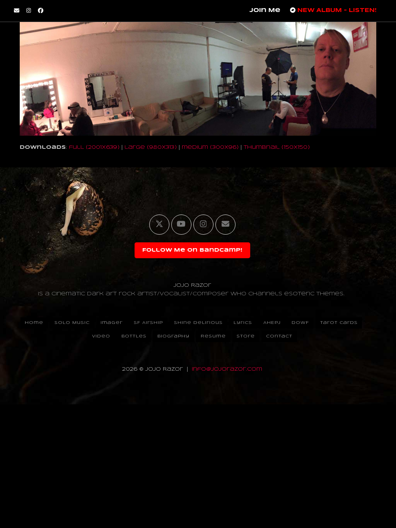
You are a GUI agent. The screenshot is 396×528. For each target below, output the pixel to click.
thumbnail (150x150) (277, 147)
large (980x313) (151, 147)
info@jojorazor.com (227, 369)
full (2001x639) (94, 147)
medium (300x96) (210, 147)
